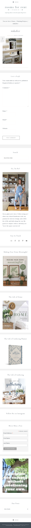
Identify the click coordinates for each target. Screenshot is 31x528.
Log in (23, 525)
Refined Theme (17, 524)
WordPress (17, 525)
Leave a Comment (18, 35)
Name (5, 111)
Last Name (6, 443)
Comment (6, 88)
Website (5, 128)
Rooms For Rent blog (15, 9)
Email (5, 120)
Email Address (8, 433)
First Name (6, 438)
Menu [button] (17, 2)
